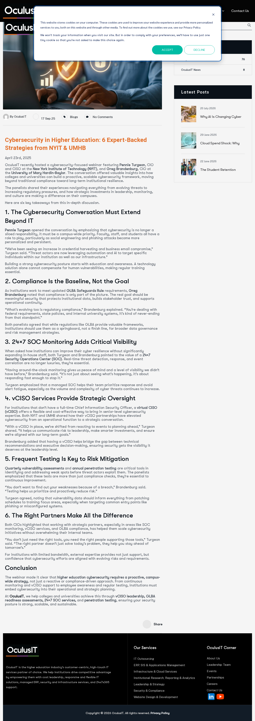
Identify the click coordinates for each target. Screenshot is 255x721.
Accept (167, 49)
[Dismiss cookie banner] (213, 15)
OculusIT (20, 116)
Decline (199, 49)
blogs (74, 117)
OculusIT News (213, 70)
